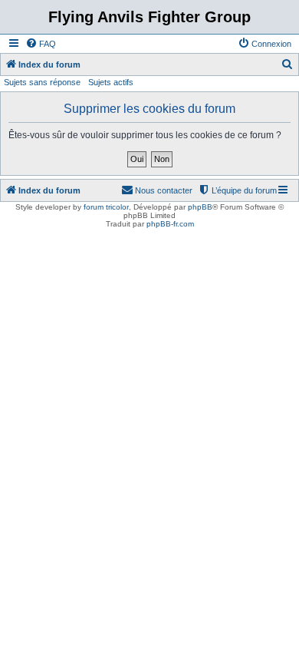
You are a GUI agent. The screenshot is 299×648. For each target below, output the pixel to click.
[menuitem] (40, 44)
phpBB (200, 207)
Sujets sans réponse (42, 82)
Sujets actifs (110, 82)
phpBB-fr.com (170, 224)
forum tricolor (106, 207)
